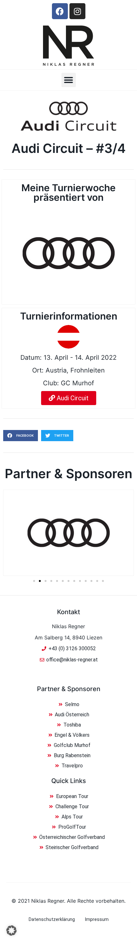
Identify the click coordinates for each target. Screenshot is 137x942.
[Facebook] (60, 11)
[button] (68, 80)
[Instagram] (77, 11)
